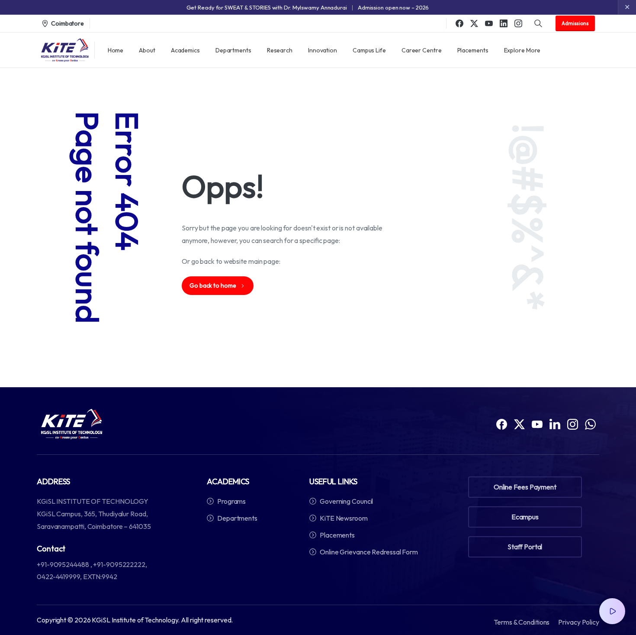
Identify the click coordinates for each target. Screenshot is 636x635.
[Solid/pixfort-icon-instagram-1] (572, 424)
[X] (474, 23)
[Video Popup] (612, 611)
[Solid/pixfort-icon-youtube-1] (537, 424)
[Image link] (71, 424)
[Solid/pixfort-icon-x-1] (519, 424)
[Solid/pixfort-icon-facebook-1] (502, 424)
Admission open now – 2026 (393, 7)
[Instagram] (518, 23)
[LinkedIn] (504, 23)
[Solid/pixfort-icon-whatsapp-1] (590, 424)
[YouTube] (489, 23)
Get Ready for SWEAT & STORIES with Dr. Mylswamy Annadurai (266, 7)
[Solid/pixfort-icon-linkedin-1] (555, 424)
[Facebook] (459, 23)
